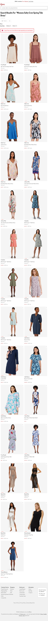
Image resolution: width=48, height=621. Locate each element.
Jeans (23, 615)
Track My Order (22, 596)
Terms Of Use (16, 602)
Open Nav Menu (47, 4)
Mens (11, 590)
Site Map (30, 590)
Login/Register (22, 589)
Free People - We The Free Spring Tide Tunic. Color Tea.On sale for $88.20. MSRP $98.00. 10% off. (12, 52)
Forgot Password (4, 589)
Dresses (20, 615)
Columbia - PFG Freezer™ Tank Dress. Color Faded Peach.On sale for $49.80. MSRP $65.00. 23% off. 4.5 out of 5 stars (12, 247)
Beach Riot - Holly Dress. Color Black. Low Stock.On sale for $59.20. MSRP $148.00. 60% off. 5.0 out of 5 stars (35, 481)
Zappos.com (23, 614)
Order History (22, 594)
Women (14, 25)
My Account (39, 4)
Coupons (30, 592)
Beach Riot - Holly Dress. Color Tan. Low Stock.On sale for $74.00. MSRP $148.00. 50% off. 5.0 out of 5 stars (12, 481)
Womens (12, 589)
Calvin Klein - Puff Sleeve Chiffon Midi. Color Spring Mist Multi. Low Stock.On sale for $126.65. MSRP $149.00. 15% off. (35, 442)
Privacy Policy (23, 602)
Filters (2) (5, 20)
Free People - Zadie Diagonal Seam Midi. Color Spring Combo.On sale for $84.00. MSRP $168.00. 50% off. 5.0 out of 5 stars (12, 442)
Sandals (45, 614)
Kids (11, 592)
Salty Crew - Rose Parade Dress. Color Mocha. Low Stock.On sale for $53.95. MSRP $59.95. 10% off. (35, 91)
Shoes (41, 614)
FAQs (2, 596)
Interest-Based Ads (30, 602)
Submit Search (46, 8)
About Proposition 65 (5, 594)
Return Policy (3, 592)
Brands (11, 594)
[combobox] (24, 8)
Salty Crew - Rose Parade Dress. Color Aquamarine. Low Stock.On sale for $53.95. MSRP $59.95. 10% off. (12, 91)
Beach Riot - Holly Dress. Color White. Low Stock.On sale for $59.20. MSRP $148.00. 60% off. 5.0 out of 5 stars (12, 520)
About (30, 589)
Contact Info (3, 597)
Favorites (41, 4)
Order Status (22, 592)
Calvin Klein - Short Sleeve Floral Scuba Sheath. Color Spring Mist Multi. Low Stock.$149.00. (35, 403)
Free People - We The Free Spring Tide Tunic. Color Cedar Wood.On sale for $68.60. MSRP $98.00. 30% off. (35, 52)
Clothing (7, 25)
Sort (9, 20)
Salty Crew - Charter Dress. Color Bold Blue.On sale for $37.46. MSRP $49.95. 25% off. (12, 130)
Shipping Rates (4, 590)
